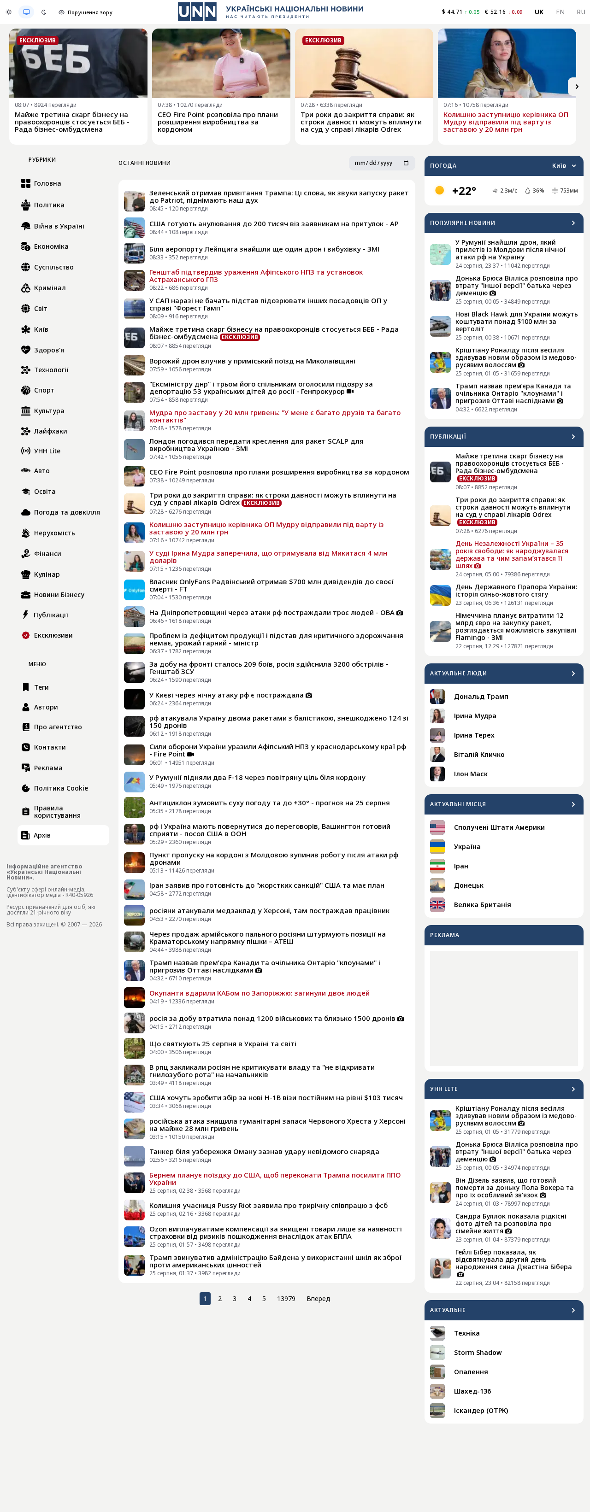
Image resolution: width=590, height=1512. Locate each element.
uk (539, 11)
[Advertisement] (504, 1008)
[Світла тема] (9, 12)
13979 (286, 1298)
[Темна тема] (44, 12)
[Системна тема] (26, 12)
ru (581, 11)
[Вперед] (577, 86)
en (560, 11)
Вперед (318, 1298)
